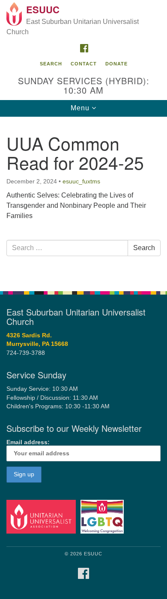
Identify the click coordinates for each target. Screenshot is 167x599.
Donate (116, 63)
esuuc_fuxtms (81, 181)
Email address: (28, 442)
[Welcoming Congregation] (104, 516)
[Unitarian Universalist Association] (42, 516)
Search (51, 63)
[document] (83, 199)
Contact (84, 63)
